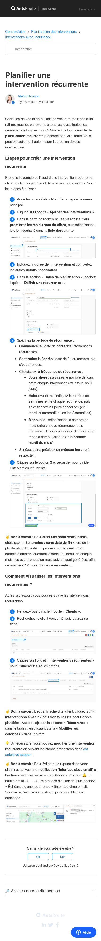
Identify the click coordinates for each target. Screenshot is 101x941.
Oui (38, 856)
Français (86, 9)
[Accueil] (30, 8)
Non (63, 856)
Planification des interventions (54, 31)
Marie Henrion (28, 95)
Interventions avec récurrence (28, 36)
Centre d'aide (15, 31)
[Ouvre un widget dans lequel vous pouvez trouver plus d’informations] (83, 933)
